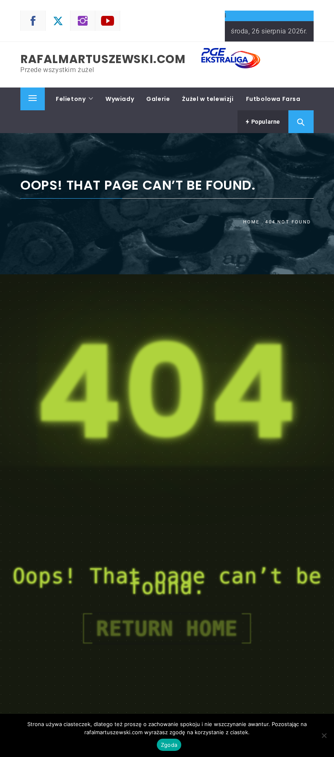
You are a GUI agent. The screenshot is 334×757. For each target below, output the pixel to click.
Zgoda (169, 745)
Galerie (158, 99)
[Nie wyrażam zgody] (324, 735)
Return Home (167, 628)
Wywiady (119, 99)
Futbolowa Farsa (273, 99)
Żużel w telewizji (207, 99)
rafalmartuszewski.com (103, 59)
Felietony (71, 99)
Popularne (265, 121)
